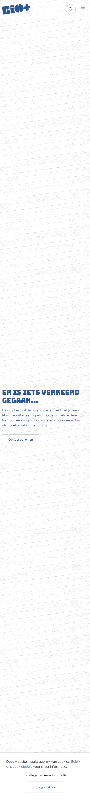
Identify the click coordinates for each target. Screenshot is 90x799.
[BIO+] (17, 9)
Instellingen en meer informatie (45, 775)
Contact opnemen (20, 439)
